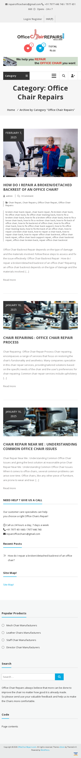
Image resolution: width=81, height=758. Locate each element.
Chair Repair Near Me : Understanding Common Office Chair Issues (40, 446)
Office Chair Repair (47, 202)
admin (9, 195)
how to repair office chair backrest (42, 234)
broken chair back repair (18, 211)
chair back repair (41, 211)
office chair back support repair (34, 237)
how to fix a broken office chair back (44, 217)
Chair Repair (15, 202)
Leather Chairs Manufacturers (23, 632)
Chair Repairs (30, 202)
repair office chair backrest (53, 240)
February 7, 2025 (13, 135)
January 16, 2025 (13, 307)
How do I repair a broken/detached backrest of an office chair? (37, 187)
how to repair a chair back (47, 231)
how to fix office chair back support (35, 226)
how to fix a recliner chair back (39, 220)
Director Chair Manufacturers (23, 647)
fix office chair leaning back (41, 214)
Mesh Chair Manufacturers (21, 625)
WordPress (45, 750)
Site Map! (8, 584)
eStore (62, 747)
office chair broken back (25, 240)
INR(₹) (49, 19)
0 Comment (27, 195)
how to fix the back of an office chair (44, 228)
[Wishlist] (28, 48)
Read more (9, 279)
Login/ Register (33, 19)
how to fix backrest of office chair (35, 223)
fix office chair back (15, 214)
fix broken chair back (62, 211)
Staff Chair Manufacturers (21, 640)
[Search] (59, 676)
